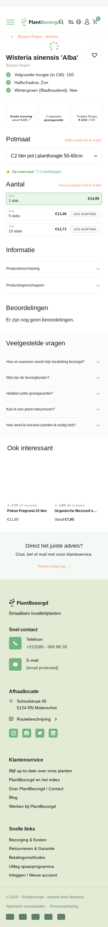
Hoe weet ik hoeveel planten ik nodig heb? (41, 425)
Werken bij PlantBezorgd (32, 806)
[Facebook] (26, 733)
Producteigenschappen (25, 285)
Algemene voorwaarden (25, 906)
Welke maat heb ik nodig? (83, 140)
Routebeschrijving (34, 719)
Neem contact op (52, 566)
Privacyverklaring (64, 906)
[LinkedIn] (53, 733)
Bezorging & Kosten (27, 839)
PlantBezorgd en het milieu (34, 779)
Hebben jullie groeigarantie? (29, 393)
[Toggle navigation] (10, 22)
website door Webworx (65, 897)
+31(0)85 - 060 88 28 (46, 646)
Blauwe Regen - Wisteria (38, 37)
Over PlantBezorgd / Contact (36, 788)
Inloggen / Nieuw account (33, 875)
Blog (13, 797)
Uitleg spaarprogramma (31, 866)
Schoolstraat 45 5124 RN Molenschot (37, 704)
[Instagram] (13, 733)
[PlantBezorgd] (40, 22)
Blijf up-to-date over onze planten (40, 770)
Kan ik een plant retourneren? (30, 409)
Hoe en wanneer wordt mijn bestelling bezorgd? (45, 362)
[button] (61, 21)
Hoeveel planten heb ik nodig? (80, 185)
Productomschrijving (23, 268)
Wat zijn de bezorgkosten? (28, 378)
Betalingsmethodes (27, 857)
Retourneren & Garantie (32, 848)
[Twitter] (39, 733)
